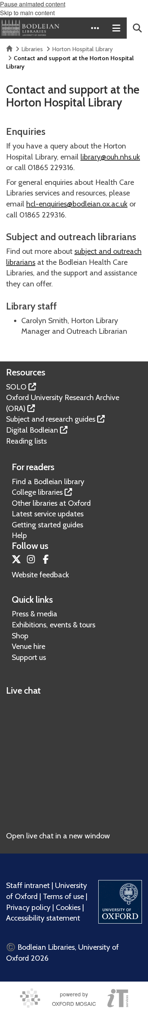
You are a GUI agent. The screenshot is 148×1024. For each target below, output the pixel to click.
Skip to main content (27, 12)
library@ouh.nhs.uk (110, 156)
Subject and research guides (50, 419)
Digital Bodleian (32, 430)
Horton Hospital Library (82, 49)
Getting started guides (47, 524)
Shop (20, 635)
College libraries (37, 492)
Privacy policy (28, 907)
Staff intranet (28, 885)
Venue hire (28, 646)
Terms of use (63, 896)
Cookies (68, 907)
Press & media (34, 613)
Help (19, 535)
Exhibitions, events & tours (53, 624)
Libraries (32, 49)
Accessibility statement (43, 917)
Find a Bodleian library (48, 481)
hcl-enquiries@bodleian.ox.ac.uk (77, 203)
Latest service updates (47, 513)
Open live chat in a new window (58, 835)
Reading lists (26, 441)
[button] (94, 28)
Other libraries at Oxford (51, 503)
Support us (29, 657)
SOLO (16, 386)
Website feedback (40, 574)
